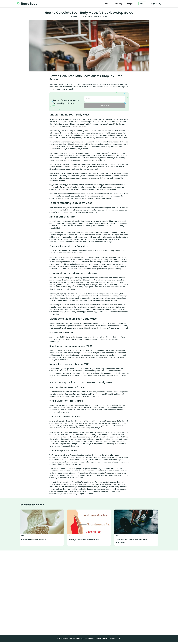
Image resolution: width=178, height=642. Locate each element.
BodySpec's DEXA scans (110, 484)
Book (142, 3)
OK (119, 638)
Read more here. (108, 638)
